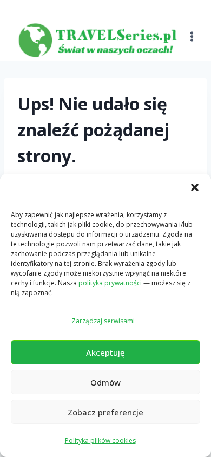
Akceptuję (105, 352)
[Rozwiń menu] (192, 30)
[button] (194, 187)
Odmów (105, 382)
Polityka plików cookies (100, 440)
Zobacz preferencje (105, 412)
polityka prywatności (110, 283)
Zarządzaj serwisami (103, 320)
